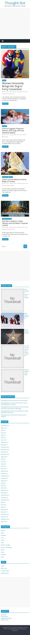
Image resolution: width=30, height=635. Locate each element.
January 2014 (4, 492)
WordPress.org (4, 573)
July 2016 (3, 459)
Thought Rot (15, 2)
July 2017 (3, 430)
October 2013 (4, 497)
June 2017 (3, 432)
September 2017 (5, 425)
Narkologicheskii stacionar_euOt (9, 403)
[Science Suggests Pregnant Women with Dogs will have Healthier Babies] (15, 110)
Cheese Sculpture (10, 185)
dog (3, 93)
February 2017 (4, 442)
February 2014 (4, 490)
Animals (4, 126)
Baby (4, 136)
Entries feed (4, 568)
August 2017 (4, 428)
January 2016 (4, 473)
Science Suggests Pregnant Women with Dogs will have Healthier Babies (13, 130)
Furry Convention (8, 93)
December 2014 (5, 476)
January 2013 (4, 512)
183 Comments (22, 91)
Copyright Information (6, 618)
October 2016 (4, 452)
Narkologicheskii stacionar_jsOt (9, 400)
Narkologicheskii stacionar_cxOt (9, 411)
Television (3, 554)
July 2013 (3, 502)
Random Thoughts (7, 218)
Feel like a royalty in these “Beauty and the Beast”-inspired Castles (15, 223)
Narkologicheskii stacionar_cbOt (9, 415)
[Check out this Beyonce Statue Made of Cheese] (15, 153)
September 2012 (5, 519)
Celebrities (5, 177)
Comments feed (5, 570)
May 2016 (3, 464)
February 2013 (4, 509)
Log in (2, 566)
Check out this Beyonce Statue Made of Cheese (14, 180)
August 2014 (4, 480)
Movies (3, 540)
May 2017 (3, 435)
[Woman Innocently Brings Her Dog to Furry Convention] (15, 51)
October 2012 (4, 516)
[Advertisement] (15, 23)
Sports (2, 549)
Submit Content (5, 620)
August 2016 (4, 456)
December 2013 (5, 495)
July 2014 (3, 483)
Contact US (4, 614)
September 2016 (5, 454)
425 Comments (21, 227)
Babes (2, 533)
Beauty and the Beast (6, 229)
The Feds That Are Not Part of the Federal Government (26, 350)
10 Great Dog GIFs (23, 400)
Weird (10, 177)
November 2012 (5, 514)
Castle (13, 229)
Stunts (2, 552)
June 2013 (3, 504)
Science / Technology (6, 547)
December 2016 (5, 447)
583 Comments (22, 183)
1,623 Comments (22, 134)
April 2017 (3, 437)
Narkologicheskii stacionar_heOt (9, 407)
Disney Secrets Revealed (26, 331)
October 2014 (4, 478)
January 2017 (4, 444)
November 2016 (5, 449)
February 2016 (4, 471)
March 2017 (4, 440)
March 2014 (4, 488)
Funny (2, 538)
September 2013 (5, 500)
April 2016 (3, 466)
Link (13, 93)
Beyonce (4, 185)
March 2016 (4, 468)
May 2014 (3, 485)
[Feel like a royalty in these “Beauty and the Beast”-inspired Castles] (15, 202)
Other (4, 80)
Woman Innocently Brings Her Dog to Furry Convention (13, 86)
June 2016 (3, 461)
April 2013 (3, 507)
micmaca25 (13, 91)
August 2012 (4, 521)
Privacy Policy (4, 616)
